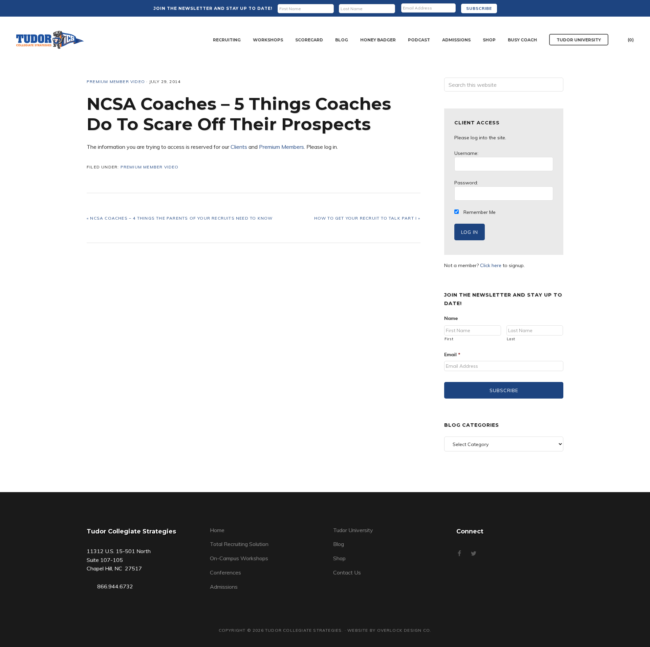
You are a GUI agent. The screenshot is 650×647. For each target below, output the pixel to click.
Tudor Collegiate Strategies (50, 40)
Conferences (225, 572)
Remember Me (479, 212)
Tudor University (353, 530)
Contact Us (347, 572)
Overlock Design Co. (404, 630)
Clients (239, 146)
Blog (338, 544)
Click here (490, 265)
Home (217, 530)
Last (511, 339)
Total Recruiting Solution (239, 544)
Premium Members (281, 146)
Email (452, 354)
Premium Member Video (116, 81)
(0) (631, 39)
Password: (466, 183)
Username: (466, 153)
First (449, 339)
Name (451, 318)
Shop (339, 558)
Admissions (224, 586)
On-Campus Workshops (239, 558)
